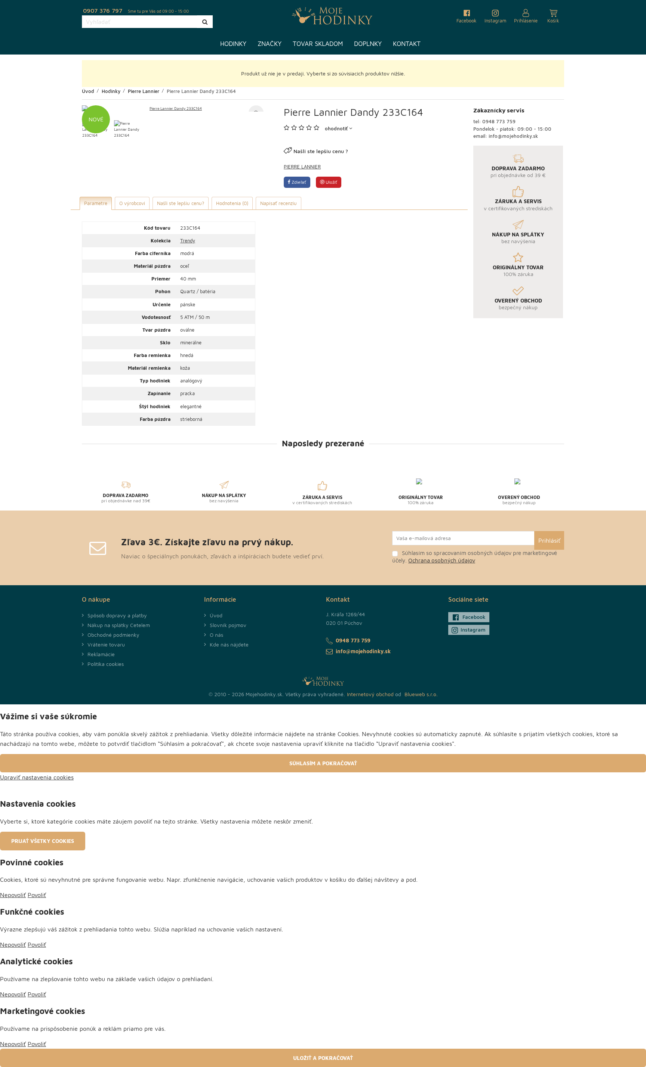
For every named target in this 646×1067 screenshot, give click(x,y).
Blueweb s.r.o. (421, 694)
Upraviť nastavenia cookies (37, 777)
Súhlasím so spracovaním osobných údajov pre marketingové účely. (474, 557)
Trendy (187, 241)
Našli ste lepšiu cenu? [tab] (180, 203)
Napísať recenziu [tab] (278, 203)
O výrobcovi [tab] (132, 203)
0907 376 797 (102, 10)
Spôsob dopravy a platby (117, 615)
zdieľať (298, 182)
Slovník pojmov (228, 625)
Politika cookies (105, 664)
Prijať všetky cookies (42, 841)
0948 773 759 (499, 121)
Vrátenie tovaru (106, 644)
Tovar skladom (318, 43)
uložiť (330, 182)
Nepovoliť (13, 894)
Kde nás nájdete (229, 644)
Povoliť (37, 894)
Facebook (474, 617)
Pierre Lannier (302, 167)
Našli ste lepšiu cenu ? (320, 151)
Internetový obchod (370, 694)
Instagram (473, 629)
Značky (270, 43)
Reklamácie (101, 654)
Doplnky (368, 43)
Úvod (216, 615)
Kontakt (407, 43)
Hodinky (233, 43)
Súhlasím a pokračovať (323, 763)
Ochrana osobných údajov (441, 560)
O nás (216, 635)
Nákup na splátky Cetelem (118, 625)
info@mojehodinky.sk (513, 136)
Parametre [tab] (95, 203)
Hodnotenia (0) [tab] (232, 203)
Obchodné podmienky (113, 635)
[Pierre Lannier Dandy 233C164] (173, 108)
